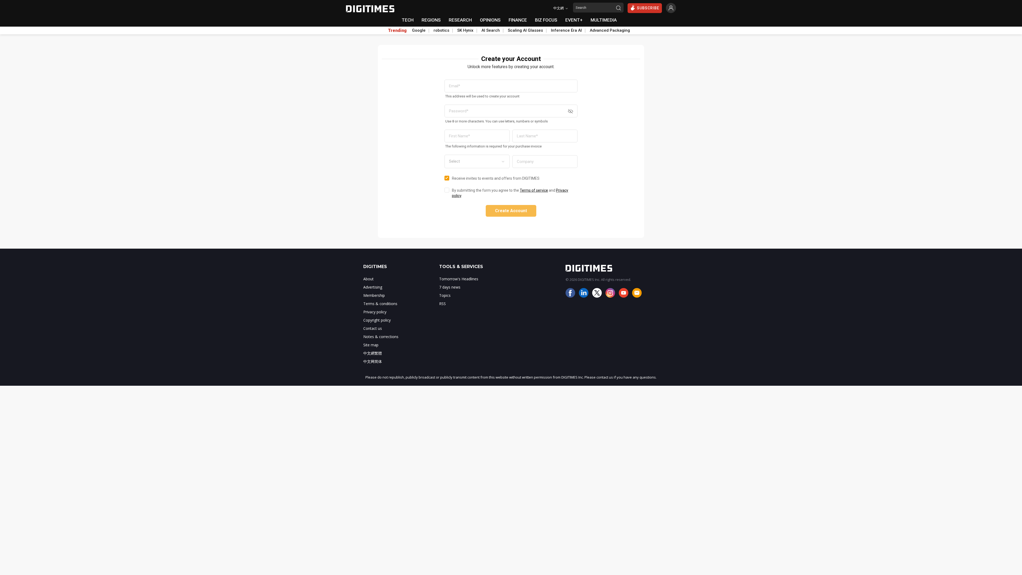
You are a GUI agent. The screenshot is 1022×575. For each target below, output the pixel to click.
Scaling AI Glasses (525, 30)
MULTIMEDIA (604, 20)
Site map (370, 344)
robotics (441, 30)
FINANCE (518, 20)
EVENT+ (574, 20)
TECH (408, 20)
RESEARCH (460, 20)
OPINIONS (490, 20)
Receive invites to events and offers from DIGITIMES (495, 178)
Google (419, 30)
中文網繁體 (372, 353)
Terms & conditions (380, 303)
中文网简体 (372, 361)
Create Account (511, 210)
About (368, 278)
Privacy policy (374, 311)
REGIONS (431, 20)
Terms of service (534, 190)
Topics (445, 295)
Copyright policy (377, 320)
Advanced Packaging (610, 30)
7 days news (449, 287)
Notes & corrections (380, 336)
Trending (397, 30)
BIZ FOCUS (546, 20)
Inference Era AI (566, 30)
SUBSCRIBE (648, 8)
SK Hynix (465, 30)
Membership (374, 295)
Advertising (372, 287)
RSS (442, 303)
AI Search (490, 30)
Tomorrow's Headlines (458, 278)
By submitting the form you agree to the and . (510, 193)
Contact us (372, 328)
